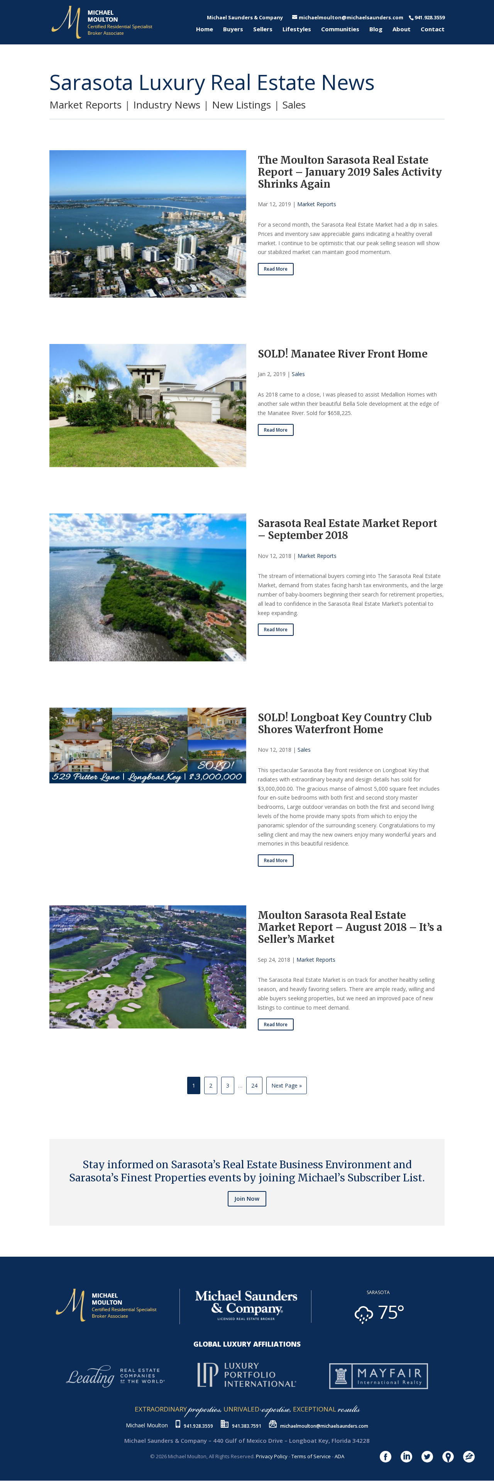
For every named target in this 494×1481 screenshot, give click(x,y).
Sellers (262, 29)
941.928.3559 (198, 1426)
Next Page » (286, 1085)
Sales (294, 105)
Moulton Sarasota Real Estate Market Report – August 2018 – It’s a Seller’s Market (350, 927)
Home (204, 29)
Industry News (166, 105)
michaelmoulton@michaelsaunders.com (324, 1426)
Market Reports (85, 105)
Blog (375, 29)
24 (254, 1085)
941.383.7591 (246, 1426)
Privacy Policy (272, 1456)
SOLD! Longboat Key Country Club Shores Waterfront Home (345, 723)
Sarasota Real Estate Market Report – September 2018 (347, 529)
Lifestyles (297, 29)
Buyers (233, 29)
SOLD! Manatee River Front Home (343, 353)
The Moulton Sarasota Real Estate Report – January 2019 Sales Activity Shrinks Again (350, 172)
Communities (340, 29)
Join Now (247, 1198)
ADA (339, 1456)
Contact (433, 29)
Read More (276, 269)
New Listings (241, 105)
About (401, 29)
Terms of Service (311, 1456)
